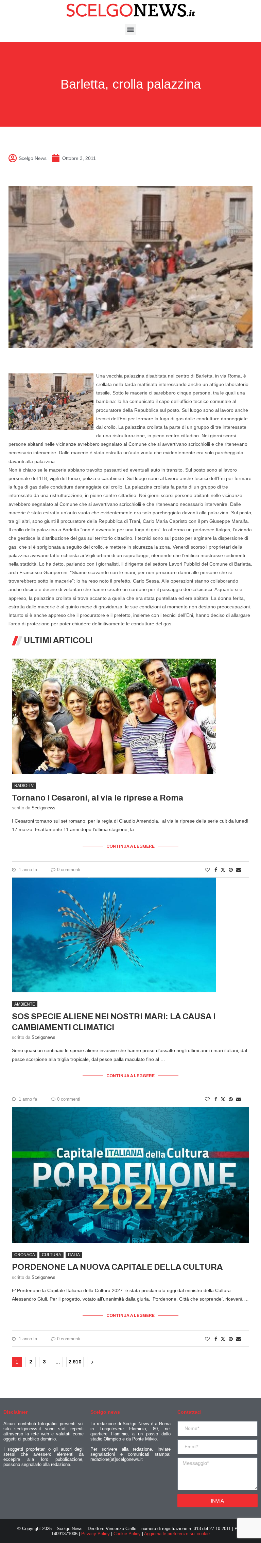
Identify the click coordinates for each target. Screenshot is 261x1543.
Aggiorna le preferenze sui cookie (177, 1533)
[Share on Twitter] (223, 869)
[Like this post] (207, 869)
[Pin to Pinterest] (231, 869)
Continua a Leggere (130, 846)
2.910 (75, 1361)
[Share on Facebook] (215, 869)
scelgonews (43, 807)
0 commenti (68, 869)
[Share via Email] (238, 869)
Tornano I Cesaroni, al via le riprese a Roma (98, 797)
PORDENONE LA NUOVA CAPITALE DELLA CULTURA (117, 1267)
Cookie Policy (127, 1533)
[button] (130, 29)
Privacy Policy (95, 1533)
